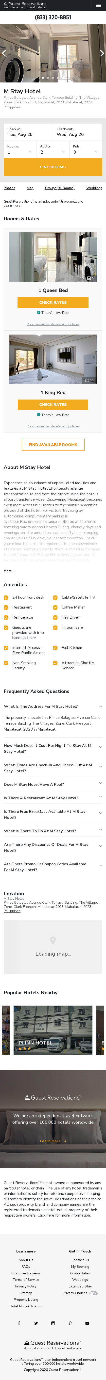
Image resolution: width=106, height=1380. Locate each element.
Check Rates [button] (53, 302)
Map (30, 188)
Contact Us (80, 1260)
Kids (76, 146)
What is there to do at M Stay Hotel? (40, 831)
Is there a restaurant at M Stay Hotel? (41, 798)
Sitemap (25, 1293)
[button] (5, 53)
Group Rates (80, 1273)
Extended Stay (80, 1286)
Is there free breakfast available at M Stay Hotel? (44, 814)
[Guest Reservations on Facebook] (21, 1323)
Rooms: (13, 146)
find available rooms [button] (53, 445)
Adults (45, 146)
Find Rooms (53, 167)
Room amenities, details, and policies (53, 324)
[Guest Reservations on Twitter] (36, 1323)
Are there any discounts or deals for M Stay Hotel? (46, 847)
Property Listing (26, 1299)
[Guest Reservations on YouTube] (85, 1323)
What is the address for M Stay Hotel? (41, 706)
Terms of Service (26, 1279)
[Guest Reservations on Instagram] (53, 1323)
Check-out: (65, 129)
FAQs (26, 1266)
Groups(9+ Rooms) (60, 188)
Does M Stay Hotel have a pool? (34, 784)
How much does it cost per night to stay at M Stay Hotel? (47, 748)
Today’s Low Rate (55, 312)
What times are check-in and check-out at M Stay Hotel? (48, 768)
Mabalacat (73, 906)
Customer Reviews (26, 1273)
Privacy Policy (25, 1286)
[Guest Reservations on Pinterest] (70, 1323)
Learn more (12, 206)
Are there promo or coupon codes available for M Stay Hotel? (45, 867)
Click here (45, 1215)
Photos (9, 188)
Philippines (12, 911)
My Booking (80, 1266)
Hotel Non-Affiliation (26, 1306)
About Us (25, 1260)
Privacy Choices (75, 1293)
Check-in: (14, 129)
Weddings (94, 188)
